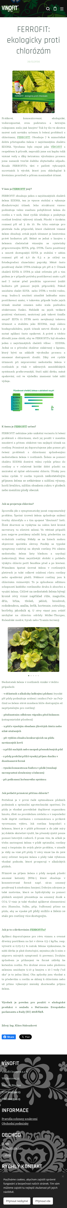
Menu (61, 8)
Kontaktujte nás (12, 1148)
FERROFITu (37, 929)
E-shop (6, 1155)
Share (10, 1037)
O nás (5, 1143)
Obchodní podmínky (15, 1123)
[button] (48, 8)
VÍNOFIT (56, 146)
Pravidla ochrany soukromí (19, 1118)
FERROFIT (23, 137)
